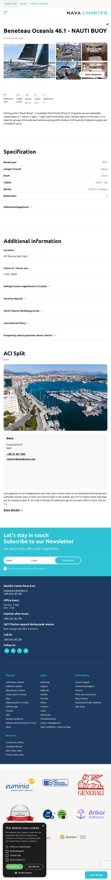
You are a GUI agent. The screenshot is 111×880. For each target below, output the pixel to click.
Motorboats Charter (15, 690)
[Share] (108, 24)
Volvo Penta (39, 3)
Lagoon (44, 686)
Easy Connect (81, 698)
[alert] (24, 850)
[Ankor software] (91, 814)
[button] (24, 872)
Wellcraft (44, 690)
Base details (12, 510)
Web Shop (80, 706)
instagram (13, 650)
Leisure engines (82, 682)
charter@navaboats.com (21, 459)
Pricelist (9, 710)
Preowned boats (48, 718)
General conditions (14, 718)
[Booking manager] (20, 814)
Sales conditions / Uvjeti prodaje (55, 727)
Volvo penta (82, 675)
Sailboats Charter (14, 686)
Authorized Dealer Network (88, 702)
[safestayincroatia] (55, 814)
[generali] (91, 785)
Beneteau (45, 682)
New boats (45, 714)
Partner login (12, 706)
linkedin (6, 650)
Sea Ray (44, 698)
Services (79, 690)
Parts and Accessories (85, 694)
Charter (11, 3)
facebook (19, 650)
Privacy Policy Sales (15, 754)
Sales (23, 3)
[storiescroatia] (73, 836)
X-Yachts (44, 706)
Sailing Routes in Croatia (17, 702)
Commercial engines (84, 686)
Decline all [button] (34, 866)
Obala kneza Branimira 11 (16, 590)
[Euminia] (20, 785)
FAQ (8, 714)
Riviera (43, 702)
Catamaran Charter (15, 682)
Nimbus (44, 694)
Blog (8, 698)
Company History (14, 746)
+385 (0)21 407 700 (13, 593)
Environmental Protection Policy (21, 722)
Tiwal (42, 710)
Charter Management (50, 722)
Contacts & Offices (15, 742)
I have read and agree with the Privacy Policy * (27, 568)
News (8, 727)
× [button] (43, 826)
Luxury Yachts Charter (16, 694)
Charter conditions (29, 841)
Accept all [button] (14, 866)
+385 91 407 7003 (16, 454)
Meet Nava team (14, 750)
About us (11, 735)
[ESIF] (55, 785)
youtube (25, 650)
